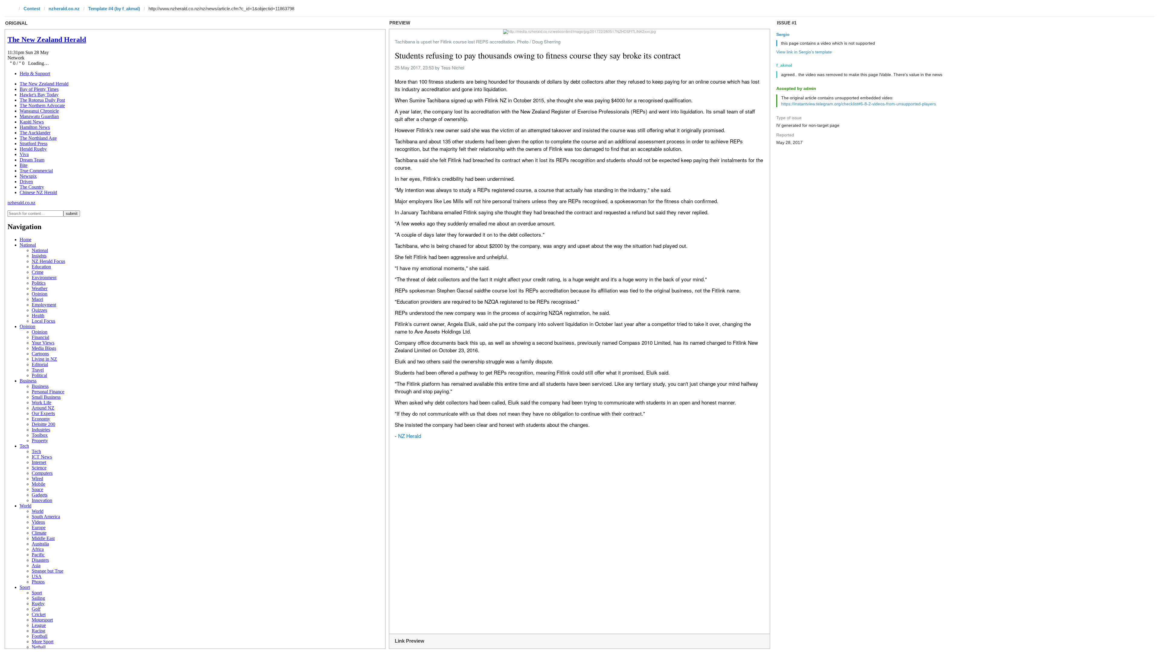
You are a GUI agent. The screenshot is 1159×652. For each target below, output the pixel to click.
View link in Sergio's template (804, 52)
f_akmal (784, 65)
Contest (32, 8)
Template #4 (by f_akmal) (114, 8)
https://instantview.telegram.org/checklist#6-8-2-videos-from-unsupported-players (858, 103)
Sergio (783, 34)
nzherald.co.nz (64, 8)
